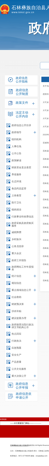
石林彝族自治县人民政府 (19, 445)
